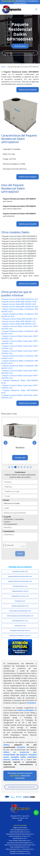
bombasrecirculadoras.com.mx (20, 635)
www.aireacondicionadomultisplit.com (19, 843)
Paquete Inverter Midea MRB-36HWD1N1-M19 (20, 306)
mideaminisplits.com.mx (20, 591)
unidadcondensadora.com (20, 606)
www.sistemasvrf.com (13, 849)
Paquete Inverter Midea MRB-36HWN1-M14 (19, 304)
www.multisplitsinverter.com (19, 847)
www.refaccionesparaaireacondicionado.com (19, 845)
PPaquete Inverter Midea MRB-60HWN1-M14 (19, 319)
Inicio (3, 67)
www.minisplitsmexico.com (19, 830)
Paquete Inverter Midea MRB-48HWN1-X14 (18, 321)
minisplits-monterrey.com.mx (20, 630)
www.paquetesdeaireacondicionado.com (19, 834)
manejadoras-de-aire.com (20, 596)
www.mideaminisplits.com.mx (19, 832)
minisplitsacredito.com (20, 571)
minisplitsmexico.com (20, 586)
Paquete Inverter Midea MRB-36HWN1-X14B (19, 302)
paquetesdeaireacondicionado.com (20, 576)
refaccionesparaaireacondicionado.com (20, 616)
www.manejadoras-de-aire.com (19, 836)
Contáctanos (20, 46)
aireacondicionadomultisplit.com (20, 611)
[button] (9, 467)
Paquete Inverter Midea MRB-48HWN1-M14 (19, 324)
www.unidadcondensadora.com (19, 840)
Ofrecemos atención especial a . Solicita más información (20, 775)
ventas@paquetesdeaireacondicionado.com (20, 53)
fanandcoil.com (20, 601)
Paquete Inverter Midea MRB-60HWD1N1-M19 (20, 299)
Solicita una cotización (27, 89)
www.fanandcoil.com (19, 838)
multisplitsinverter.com (20, 621)
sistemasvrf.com (20, 626)
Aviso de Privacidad (20, 825)
